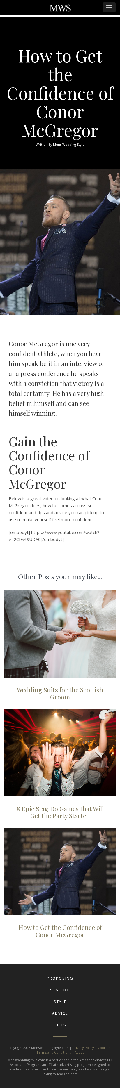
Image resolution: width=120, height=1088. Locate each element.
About (79, 1052)
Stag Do (60, 989)
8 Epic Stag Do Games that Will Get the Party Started (60, 812)
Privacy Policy (83, 1047)
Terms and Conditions (53, 1052)
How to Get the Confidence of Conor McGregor (60, 931)
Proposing (60, 978)
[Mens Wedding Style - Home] (60, 8)
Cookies (104, 1047)
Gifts (60, 1025)
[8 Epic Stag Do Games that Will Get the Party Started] (60, 752)
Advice (60, 1013)
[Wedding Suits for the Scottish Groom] (60, 634)
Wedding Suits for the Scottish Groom (60, 693)
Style (60, 1001)
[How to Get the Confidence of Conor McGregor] (60, 871)
